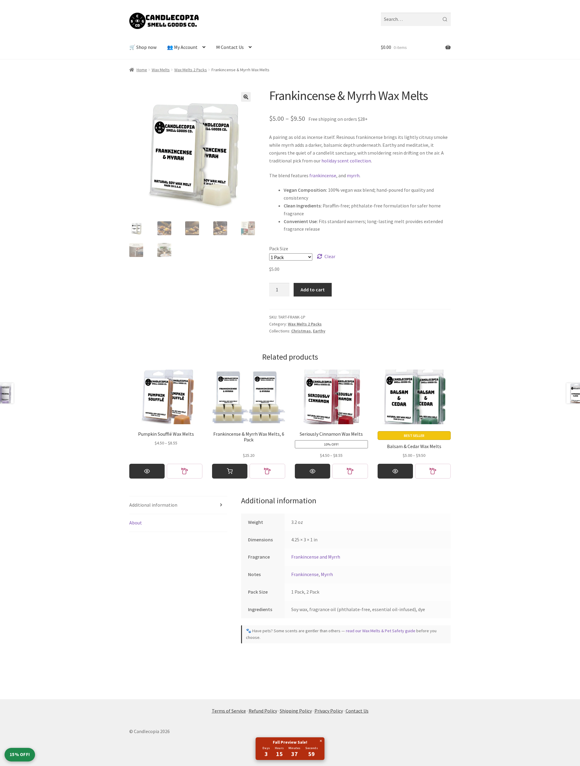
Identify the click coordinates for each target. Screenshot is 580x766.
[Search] (445, 19)
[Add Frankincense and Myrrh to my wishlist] (267, 471)
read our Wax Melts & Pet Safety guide (380, 630)
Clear (329, 256)
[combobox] (416, 19)
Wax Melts (161, 69)
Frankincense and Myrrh (315, 557)
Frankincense (305, 574)
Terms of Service (229, 711)
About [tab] (135, 523)
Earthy (319, 331)
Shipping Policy (296, 711)
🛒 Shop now (142, 47)
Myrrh (327, 574)
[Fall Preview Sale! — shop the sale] (290, 748)
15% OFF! (20, 754)
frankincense (322, 175)
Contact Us (357, 711)
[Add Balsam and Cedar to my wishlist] (433, 471)
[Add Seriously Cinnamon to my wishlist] (350, 471)
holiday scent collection (346, 161)
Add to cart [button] (229, 471)
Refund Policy (263, 711)
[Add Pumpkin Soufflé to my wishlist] (184, 471)
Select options (147, 471)
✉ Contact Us (230, 47)
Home (142, 69)
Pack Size (278, 248)
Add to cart (313, 290)
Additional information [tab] (153, 505)
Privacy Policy (328, 711)
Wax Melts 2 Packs (190, 69)
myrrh (353, 175)
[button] (246, 97)
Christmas (301, 331)
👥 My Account (182, 47)
